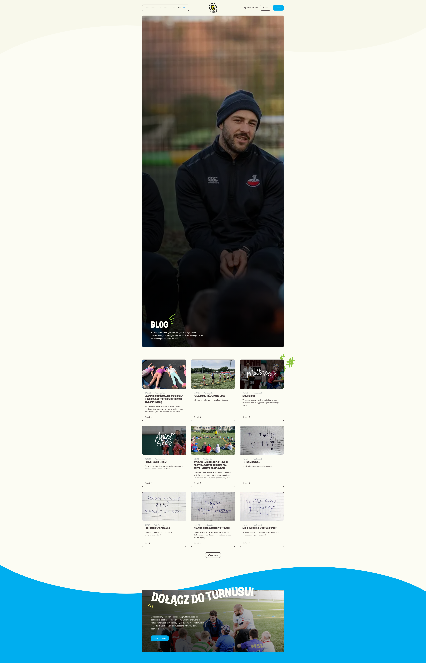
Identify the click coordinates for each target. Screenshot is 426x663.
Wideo (179, 8)
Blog (184, 8)
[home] (213, 8)
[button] (166, 7)
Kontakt (265, 8)
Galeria (173, 8)
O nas (159, 8)
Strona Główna (150, 8)
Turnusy (278, 8)
